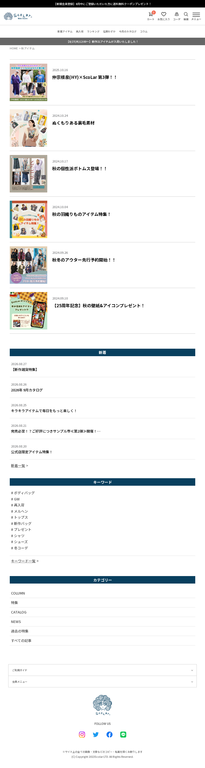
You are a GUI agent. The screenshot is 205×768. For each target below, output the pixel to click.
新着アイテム (65, 31)
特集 (14, 602)
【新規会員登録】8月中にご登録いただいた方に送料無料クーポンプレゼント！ (103, 4)
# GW (15, 499)
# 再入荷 (17, 505)
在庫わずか (109, 31)
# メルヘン (19, 511)
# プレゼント (21, 529)
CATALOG (18, 612)
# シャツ (17, 536)
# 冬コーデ (19, 548)
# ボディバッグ (23, 493)
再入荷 (80, 31)
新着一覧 (18, 465)
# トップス (19, 517)
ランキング (93, 31)
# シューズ (19, 542)
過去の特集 (19, 630)
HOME (14, 48)
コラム (144, 31)
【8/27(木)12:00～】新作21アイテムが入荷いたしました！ (102, 41)
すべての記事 (21, 640)
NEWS (16, 621)
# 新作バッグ (21, 523)
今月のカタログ (127, 31)
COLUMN (18, 593)
